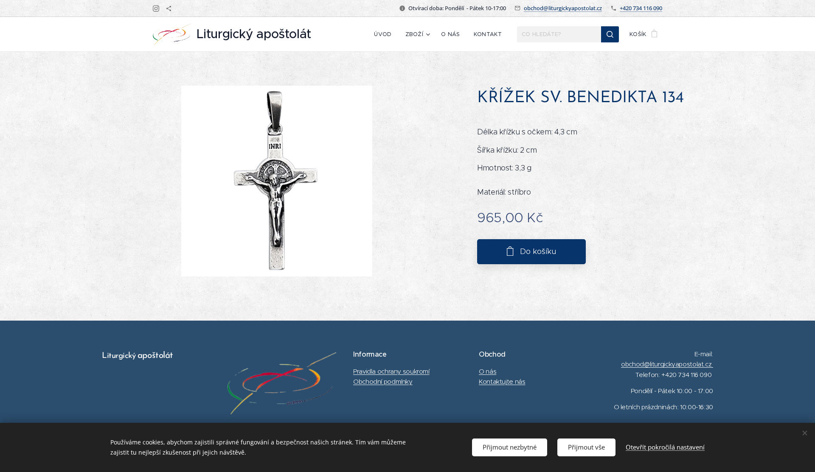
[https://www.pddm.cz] (168, 8)
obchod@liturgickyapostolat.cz (563, 8)
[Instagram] (156, 8)
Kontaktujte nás (502, 381)
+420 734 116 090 (641, 8)
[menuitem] (385, 34)
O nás (487, 371)
